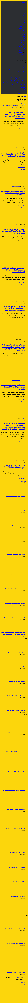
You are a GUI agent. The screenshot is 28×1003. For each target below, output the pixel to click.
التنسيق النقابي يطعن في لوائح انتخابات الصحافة (15, 928)
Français (23, 54)
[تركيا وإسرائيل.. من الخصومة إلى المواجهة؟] (18, 956)
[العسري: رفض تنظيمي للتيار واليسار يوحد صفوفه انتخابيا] (18, 616)
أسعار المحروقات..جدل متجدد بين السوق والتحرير (15, 603)
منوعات (23, 48)
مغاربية (20, 32)
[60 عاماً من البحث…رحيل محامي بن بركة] (18, 679)
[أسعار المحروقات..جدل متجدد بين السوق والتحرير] (18, 601)
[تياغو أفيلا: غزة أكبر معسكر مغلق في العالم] (18, 572)
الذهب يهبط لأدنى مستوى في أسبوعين (16, 68)
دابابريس (17, 977)
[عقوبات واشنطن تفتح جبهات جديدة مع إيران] (18, 941)
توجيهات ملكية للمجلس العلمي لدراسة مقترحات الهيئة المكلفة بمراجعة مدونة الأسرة (13, 193)
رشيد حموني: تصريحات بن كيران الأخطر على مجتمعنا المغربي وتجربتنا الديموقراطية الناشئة (13, 270)
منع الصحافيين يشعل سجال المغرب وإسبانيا (16, 972)
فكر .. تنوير (19, 42)
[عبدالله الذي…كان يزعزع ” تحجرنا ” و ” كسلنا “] (18, 708)
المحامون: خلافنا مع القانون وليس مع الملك (15, 78)
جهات (21, 26)
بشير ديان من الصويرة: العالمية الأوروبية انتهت (15, 752)
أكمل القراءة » (21, 129)
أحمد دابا (23, 340)
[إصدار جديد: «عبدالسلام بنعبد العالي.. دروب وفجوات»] (13, 826)
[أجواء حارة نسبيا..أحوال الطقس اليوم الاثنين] (18, 552)
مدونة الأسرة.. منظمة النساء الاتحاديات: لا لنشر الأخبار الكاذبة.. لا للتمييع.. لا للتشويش (13, 387)
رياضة (23, 19)
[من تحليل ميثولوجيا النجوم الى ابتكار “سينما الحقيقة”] (13, 788)
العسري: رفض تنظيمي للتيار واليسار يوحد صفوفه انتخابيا (13, 617)
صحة (24, 36)
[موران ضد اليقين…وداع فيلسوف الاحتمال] (13, 769)
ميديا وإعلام (22, 34)
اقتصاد (23, 17)
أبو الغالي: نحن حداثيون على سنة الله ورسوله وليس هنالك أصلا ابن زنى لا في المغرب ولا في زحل (13, 231)
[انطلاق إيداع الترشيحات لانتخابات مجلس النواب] (18, 494)
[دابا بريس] (20, 8)
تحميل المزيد (24, 559)
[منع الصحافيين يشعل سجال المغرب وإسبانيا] (18, 970)
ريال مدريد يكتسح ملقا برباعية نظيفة (16, 76)
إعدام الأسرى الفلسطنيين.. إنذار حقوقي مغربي (14, 70)
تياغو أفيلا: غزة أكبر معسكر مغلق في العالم (16, 574)
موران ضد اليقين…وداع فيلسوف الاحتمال (16, 771)
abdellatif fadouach (16, 107)
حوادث (20, 28)
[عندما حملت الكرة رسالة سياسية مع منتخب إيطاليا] (18, 694)
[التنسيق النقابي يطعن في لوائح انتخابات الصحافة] (18, 927)
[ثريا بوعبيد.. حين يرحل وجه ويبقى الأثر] (18, 665)
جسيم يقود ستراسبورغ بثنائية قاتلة (17, 84)
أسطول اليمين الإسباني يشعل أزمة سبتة (15, 80)
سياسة (23, 15)
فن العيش (20, 52)
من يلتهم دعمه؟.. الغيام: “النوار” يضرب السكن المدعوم (13, 588)
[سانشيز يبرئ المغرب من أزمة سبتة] (18, 538)
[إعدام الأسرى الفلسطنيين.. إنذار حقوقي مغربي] (18, 523)
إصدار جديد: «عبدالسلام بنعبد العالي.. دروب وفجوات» (14, 828)
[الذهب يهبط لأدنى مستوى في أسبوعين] (18, 509)
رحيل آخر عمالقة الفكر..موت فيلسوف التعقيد (16, 809)
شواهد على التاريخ (18, 46)
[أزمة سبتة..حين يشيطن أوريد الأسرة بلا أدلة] (13, 731)
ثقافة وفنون (22, 40)
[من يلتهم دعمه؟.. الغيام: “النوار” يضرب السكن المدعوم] (18, 587)
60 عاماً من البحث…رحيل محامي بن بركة (17, 681)
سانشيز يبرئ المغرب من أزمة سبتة (17, 72)
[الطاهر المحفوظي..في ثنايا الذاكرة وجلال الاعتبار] (18, 650)
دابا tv (24, 38)
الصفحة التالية (24, 481)
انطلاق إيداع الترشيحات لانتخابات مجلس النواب (14, 66)
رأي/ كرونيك (22, 22)
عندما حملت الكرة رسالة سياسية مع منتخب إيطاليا (15, 695)
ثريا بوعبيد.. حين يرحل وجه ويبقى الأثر (17, 666)
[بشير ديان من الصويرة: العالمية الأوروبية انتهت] (13, 750)
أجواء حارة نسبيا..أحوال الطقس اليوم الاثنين (15, 74)
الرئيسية (23, 13)
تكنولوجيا (20, 50)
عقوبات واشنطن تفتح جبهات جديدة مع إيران (16, 943)
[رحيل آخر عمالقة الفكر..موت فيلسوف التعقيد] (13, 807)
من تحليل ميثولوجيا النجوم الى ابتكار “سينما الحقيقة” (14, 790)
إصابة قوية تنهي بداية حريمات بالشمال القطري (14, 82)
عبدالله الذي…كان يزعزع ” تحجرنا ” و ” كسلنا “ (15, 710)
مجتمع (23, 24)
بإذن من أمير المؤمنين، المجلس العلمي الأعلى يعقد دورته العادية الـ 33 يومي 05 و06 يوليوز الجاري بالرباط (13, 155)
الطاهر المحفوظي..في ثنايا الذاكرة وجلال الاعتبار (15, 652)
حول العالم (22, 30)
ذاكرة (24, 44)
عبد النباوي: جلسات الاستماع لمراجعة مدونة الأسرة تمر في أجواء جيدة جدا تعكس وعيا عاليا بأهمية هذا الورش (13, 308)
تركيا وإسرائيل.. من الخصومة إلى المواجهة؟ (16, 958)
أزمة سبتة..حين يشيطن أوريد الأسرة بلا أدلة (16, 732)
